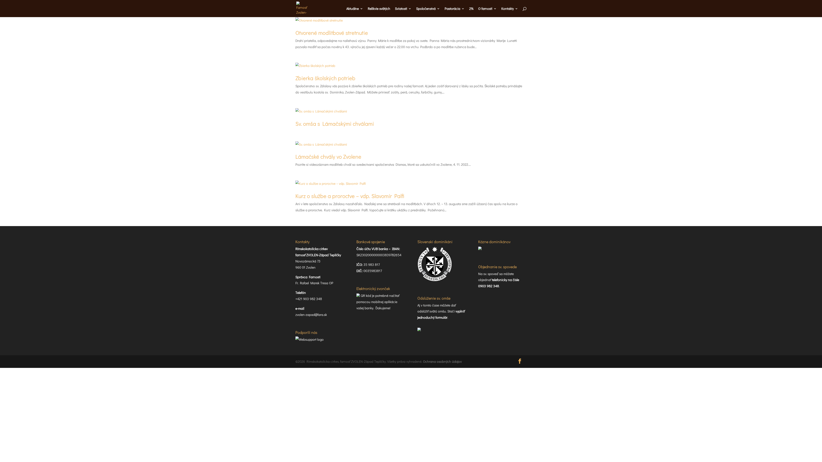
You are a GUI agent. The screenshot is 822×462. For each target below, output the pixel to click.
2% (471, 9)
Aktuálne (352, 9)
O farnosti (485, 9)
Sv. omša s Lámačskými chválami (334, 123)
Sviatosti (401, 9)
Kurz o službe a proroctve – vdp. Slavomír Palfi (349, 196)
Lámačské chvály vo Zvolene (328, 156)
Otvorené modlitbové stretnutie (331, 32)
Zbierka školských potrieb (325, 78)
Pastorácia (452, 9)
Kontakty (507, 9)
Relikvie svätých (379, 9)
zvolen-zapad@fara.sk (311, 314)
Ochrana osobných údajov (442, 361)
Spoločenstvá (426, 9)
